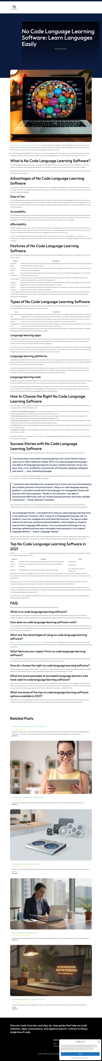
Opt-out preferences (75, 1057)
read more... (15, 735)
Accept (80, 1054)
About (48, 7)
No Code (64, 49)
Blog (53, 7)
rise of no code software (21, 553)
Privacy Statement (85, 1057)
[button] (99, 1042)
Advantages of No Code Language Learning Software (25, 145)
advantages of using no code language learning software (29, 642)
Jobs (19, 729)
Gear (19, 866)
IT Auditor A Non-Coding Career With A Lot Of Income (29, 726)
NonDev (28, 866)
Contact (59, 7)
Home (55, 1044)
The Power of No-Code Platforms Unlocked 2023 (27, 797)
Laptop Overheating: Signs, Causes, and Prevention (28, 999)
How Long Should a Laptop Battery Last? (25, 933)
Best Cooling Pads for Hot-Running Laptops (25, 864)
